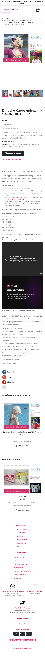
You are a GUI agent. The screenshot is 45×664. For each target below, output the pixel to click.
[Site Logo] (5, 10)
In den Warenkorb (14, 153)
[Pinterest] (19, 623)
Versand (7, 126)
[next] (41, 110)
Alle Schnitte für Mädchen (31, 144)
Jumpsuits (5, 146)
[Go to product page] (22, 414)
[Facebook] (14, 623)
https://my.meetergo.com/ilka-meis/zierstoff (22, 612)
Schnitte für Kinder (19, 146)
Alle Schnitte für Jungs (16, 144)
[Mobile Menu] (13, 10)
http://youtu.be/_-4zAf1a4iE (14, 199)
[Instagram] (30, 623)
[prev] (38, 110)
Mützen (11, 146)
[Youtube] (25, 623)
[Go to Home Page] (2, 18)
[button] (18, 10)
